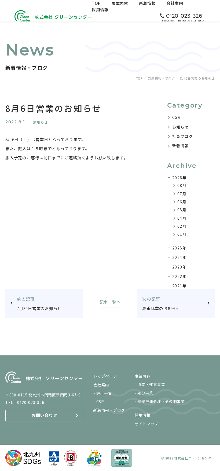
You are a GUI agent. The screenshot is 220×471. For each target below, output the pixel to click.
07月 (181, 193)
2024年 (179, 257)
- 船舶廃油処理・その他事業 (160, 401)
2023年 (179, 267)
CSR (176, 117)
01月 (181, 234)
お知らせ (180, 127)
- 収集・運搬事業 (150, 384)
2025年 (179, 248)
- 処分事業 (144, 393)
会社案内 (174, 3)
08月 (181, 185)
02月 (181, 226)
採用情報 (100, 9)
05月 (181, 209)
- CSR (98, 401)
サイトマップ (146, 423)
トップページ (105, 376)
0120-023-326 (30, 402)
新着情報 (147, 3)
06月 (181, 201)
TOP (96, 3)
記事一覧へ (110, 302)
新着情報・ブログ (161, 78)
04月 (181, 218)
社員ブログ (182, 136)
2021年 (179, 285)
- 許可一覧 (102, 393)
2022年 (179, 276)
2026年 (179, 177)
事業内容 (119, 3)
